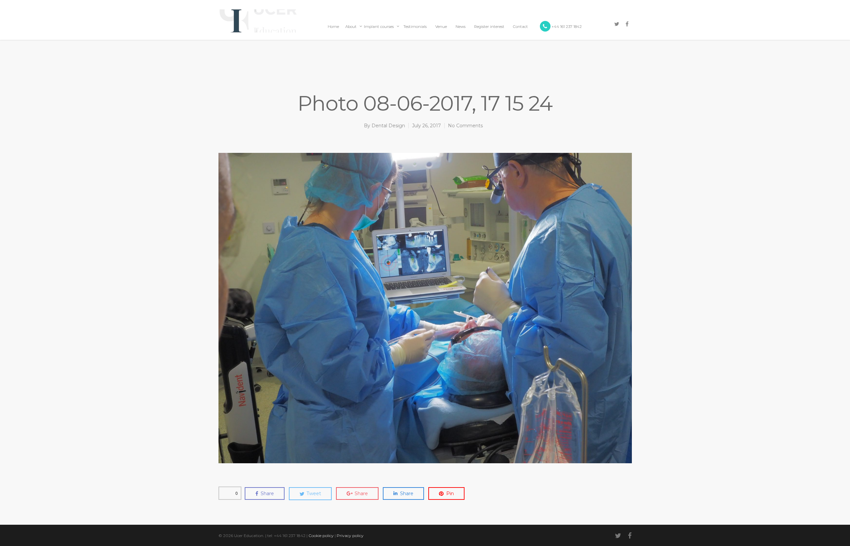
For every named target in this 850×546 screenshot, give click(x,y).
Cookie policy (321, 535)
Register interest (489, 26)
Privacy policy (350, 535)
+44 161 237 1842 (566, 26)
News (461, 26)
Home (333, 26)
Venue (441, 26)
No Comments (465, 126)
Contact (520, 26)
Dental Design (388, 126)
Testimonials (415, 26)
